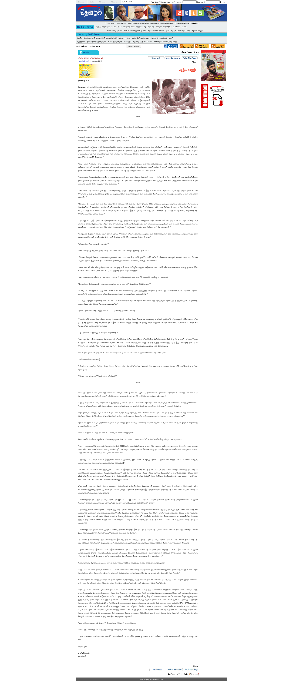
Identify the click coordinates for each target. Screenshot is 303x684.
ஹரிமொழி (170, 31)
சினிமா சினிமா (129, 31)
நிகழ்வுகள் (179, 31)
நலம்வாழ (142, 27)
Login (222, 2)
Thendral (81, 2)
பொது (174, 42)
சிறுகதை (150, 27)
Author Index (132, 23)
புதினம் (143, 42)
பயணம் (184, 27)
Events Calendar (153, 42)
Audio (92, 2)
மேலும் (200, 31)
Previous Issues (121, 23)
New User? (155, 2)
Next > (196, 52)
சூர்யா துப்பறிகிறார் (115, 42)
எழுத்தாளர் (100, 27)
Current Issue (109, 23)
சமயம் (120, 31)
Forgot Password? (168, 2)
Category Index (143, 23)
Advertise (102, 2)
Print (173, 674)
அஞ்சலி (155, 38)
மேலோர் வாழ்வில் (190, 31)
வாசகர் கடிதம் (165, 42)
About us (114, 2)
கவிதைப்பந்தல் (137, 38)
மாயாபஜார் (128, 42)
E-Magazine (169, 23)
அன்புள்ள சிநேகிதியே (163, 27)
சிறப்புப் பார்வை (110, 27)
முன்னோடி (176, 27)
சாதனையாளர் (132, 27)
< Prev (183, 52)
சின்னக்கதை (112, 31)
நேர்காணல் (122, 27)
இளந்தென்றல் (141, 31)
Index (189, 52)
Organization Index (157, 23)
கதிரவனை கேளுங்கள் (156, 31)
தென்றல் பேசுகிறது (84, 38)
